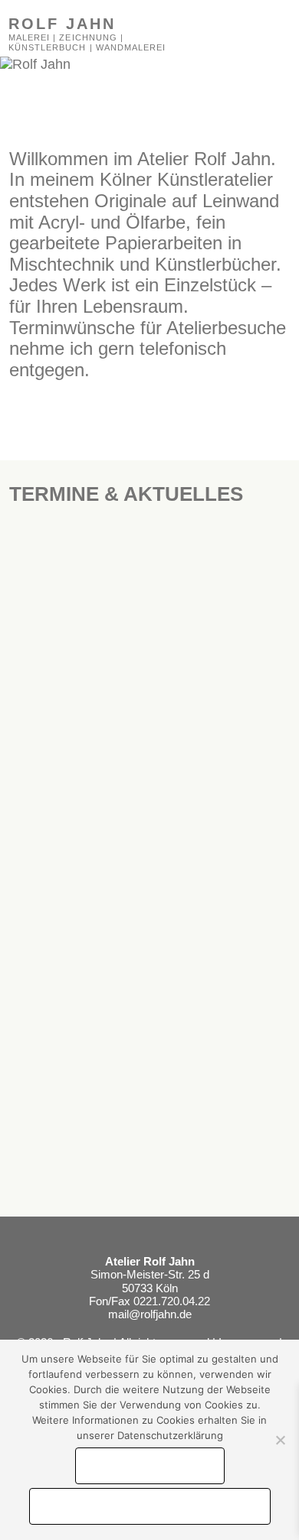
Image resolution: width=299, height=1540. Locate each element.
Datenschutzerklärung (149, 1506)
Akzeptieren (149, 1466)
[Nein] (280, 1439)
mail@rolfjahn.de (150, 1314)
